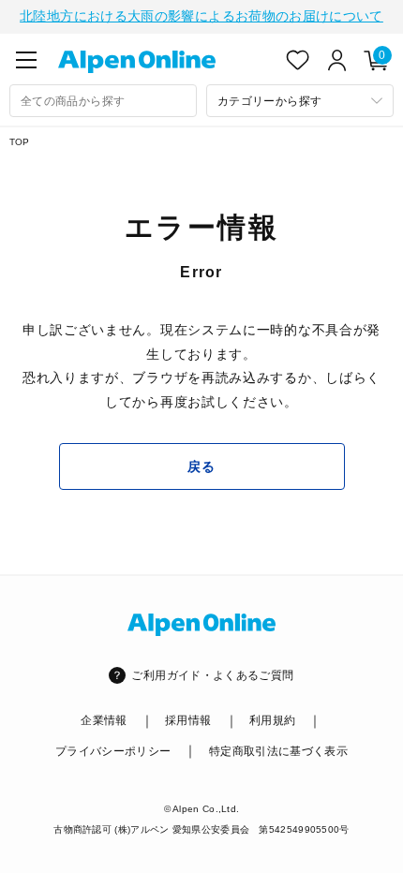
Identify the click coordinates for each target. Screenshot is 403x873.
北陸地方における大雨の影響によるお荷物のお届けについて (201, 15)
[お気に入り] (298, 60)
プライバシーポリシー (113, 751)
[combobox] (103, 100)
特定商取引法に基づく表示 (278, 751)
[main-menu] (26, 60)
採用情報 (188, 720)
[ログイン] (337, 60)
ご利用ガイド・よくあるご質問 (212, 675)
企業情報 (104, 720)
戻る (201, 466)
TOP (19, 142)
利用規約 (272, 720)
